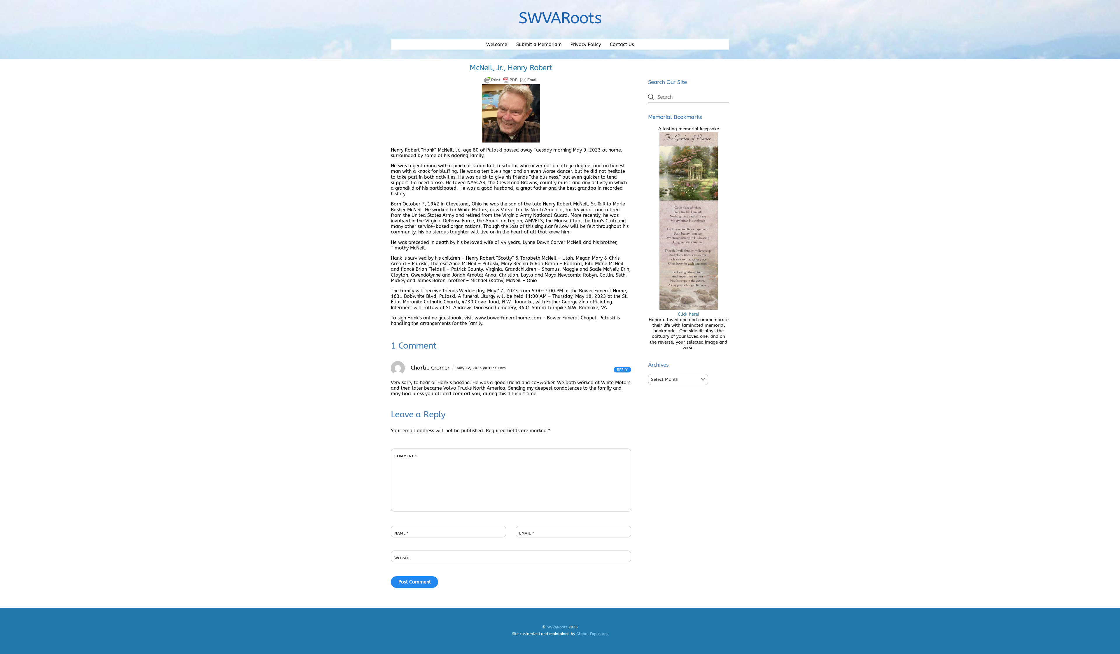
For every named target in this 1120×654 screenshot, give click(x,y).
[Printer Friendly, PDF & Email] (511, 79)
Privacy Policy (585, 44)
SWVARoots (557, 627)
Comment (405, 456)
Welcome (496, 44)
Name (401, 533)
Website (402, 558)
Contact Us (622, 44)
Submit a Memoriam (539, 44)
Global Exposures (592, 634)
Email (526, 533)
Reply (622, 370)
